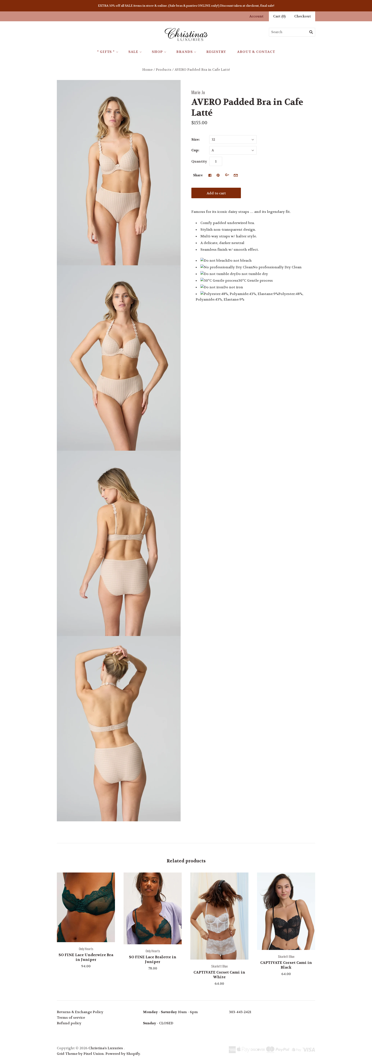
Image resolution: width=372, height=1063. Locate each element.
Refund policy (69, 1023)
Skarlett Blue (219, 966)
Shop (157, 51)
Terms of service (71, 1017)
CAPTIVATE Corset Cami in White (219, 974)
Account (256, 16)
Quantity (199, 161)
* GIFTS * (106, 51)
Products (163, 69)
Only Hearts (86, 948)
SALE (133, 51)
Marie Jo (198, 92)
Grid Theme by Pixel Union (80, 1053)
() (279, 16)
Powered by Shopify (122, 1053)
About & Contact (256, 51)
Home (147, 69)
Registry (216, 51)
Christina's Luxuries (105, 1048)
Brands (184, 51)
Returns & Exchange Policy (80, 1012)
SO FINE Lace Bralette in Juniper (152, 959)
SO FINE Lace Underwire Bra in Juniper (86, 957)
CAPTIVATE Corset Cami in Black (286, 964)
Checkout (302, 16)
